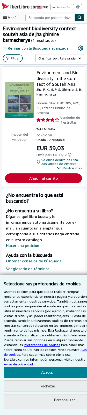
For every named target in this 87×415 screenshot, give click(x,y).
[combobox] (49, 17)
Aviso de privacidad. (19, 364)
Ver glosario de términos (28, 268)
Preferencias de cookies (42, 345)
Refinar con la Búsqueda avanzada (38, 48)
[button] (69, 168)
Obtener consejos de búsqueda (34, 261)
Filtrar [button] (15, 58)
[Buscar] (79, 17)
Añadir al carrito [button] (43, 178)
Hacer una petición (22, 245)
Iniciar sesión (61, 7)
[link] (80, 48)
